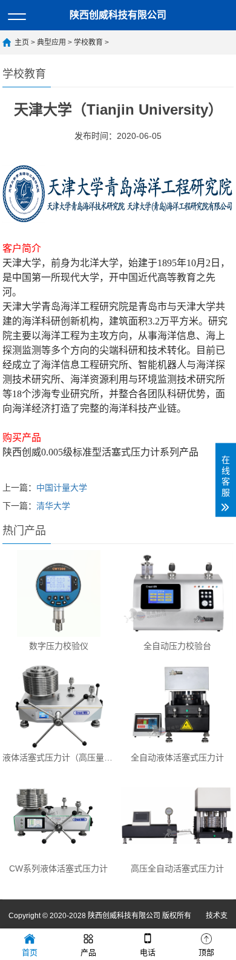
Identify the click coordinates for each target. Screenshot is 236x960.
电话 (148, 952)
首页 (30, 952)
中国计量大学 (61, 487)
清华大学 (53, 506)
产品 (88, 952)
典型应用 (51, 42)
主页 (22, 42)
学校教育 (88, 42)
